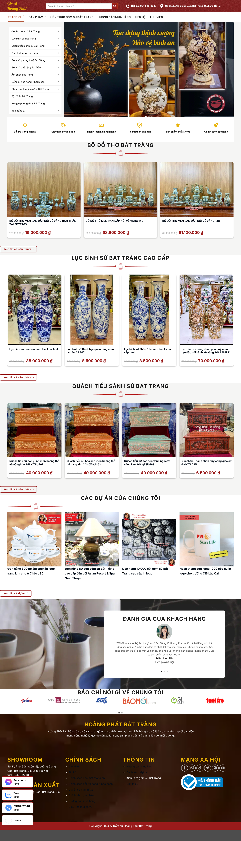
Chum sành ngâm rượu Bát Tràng (30, 89)
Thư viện (156, 17)
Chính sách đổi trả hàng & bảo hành (91, 783)
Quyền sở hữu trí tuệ (81, 789)
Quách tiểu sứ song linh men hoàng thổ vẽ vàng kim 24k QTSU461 (34, 462)
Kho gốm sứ (18, 110)
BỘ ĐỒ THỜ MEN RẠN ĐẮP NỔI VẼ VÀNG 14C (114, 220)
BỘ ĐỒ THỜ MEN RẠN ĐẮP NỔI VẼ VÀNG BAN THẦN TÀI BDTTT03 (42, 222)
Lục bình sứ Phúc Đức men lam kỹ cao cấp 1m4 (148, 350)
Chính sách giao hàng (82, 795)
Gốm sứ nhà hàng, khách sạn (28, 81)
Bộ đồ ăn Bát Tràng (22, 96)
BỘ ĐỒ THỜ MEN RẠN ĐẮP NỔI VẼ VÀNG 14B (191, 220)
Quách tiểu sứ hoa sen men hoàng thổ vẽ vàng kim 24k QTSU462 (91, 462)
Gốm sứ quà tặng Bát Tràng (26, 67)
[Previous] (71, 69)
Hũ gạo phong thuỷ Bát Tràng (28, 103)
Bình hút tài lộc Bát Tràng (25, 53)
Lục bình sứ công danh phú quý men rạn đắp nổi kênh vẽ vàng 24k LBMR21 (205, 350)
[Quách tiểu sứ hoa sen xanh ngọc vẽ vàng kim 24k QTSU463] (149, 430)
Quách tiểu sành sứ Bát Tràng (28, 45)
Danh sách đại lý (136, 772)
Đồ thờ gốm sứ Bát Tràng (25, 31)
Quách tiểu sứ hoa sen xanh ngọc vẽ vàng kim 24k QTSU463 (147, 462)
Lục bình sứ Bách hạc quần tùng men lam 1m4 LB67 (90, 350)
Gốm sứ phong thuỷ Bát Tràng (28, 60)
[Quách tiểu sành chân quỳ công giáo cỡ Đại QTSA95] (207, 430)
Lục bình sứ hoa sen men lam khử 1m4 (33, 349)
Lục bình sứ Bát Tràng (23, 38)
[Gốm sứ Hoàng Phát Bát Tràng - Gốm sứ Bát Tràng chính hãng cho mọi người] (24, 6)
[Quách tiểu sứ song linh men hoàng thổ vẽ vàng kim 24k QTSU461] (34, 430)
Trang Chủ (16, 17)
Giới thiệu (74, 766)
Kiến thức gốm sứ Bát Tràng (71, 17)
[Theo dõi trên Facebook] (184, 768)
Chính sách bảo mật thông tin (87, 778)
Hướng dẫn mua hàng (114, 17)
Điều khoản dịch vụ (80, 807)
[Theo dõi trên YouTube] (222, 768)
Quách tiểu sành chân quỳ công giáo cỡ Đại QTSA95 (206, 462)
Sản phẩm (36, 17)
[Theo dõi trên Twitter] (207, 768)
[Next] (226, 69)
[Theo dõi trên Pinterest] (215, 768)
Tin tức (73, 772)
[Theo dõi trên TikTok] (199, 768)
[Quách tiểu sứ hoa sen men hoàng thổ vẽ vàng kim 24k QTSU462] (92, 430)
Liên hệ (140, 17)
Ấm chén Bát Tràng (22, 74)
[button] (114, 6)
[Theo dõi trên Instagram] (192, 768)
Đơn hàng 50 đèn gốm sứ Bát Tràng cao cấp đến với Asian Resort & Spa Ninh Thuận (90, 573)
